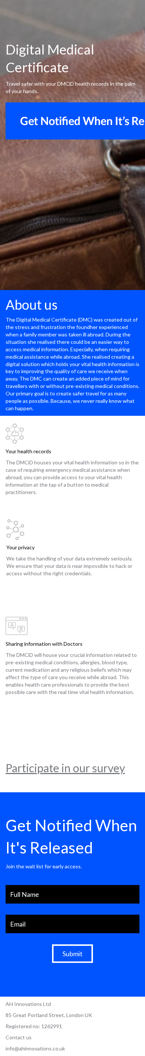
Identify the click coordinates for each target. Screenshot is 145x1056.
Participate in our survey (65, 767)
